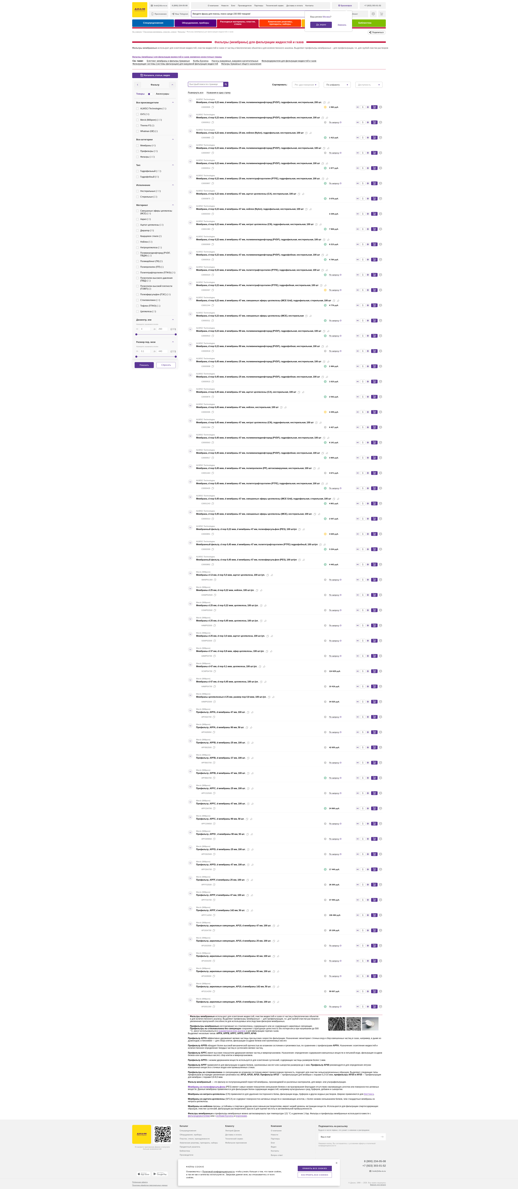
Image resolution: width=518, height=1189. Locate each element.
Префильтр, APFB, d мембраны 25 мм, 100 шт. (221, 742)
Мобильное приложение (236, 1143)
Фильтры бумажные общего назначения (241, 64)
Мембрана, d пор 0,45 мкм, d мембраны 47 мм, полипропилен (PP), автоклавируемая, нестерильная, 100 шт (254, 468)
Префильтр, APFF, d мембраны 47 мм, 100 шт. (220, 895)
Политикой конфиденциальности (218, 1171)
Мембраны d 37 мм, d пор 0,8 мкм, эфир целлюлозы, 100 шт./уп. (230, 651)
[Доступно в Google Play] (160, 1174)
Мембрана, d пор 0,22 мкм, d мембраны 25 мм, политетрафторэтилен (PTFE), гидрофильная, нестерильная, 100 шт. (258, 178)
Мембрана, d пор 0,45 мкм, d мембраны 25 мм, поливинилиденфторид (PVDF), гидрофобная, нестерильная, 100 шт (258, 377)
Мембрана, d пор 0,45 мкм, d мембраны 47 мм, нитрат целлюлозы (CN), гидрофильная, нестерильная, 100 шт (255, 422)
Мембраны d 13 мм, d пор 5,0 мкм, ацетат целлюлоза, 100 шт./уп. (230, 575)
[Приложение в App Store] (143, 1174)
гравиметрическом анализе (232, 1031)
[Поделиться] (328, 102)
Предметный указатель (190, 1147)
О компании (213, 5)
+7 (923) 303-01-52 (374, 1165)
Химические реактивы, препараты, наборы (280, 23)
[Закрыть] (336, 1163)
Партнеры (258, 5)
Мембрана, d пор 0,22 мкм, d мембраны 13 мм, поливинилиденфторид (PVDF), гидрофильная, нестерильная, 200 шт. (259, 102)
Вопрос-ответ (277, 1155)
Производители (245, 5)
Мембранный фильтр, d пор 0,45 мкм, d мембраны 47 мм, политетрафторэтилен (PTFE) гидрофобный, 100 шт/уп (257, 544)
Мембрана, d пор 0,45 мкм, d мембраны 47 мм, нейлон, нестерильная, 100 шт (237, 407)
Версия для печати (378, 1185)
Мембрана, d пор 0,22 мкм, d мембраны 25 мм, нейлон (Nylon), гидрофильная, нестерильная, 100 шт (250, 133)
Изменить (342, 25)
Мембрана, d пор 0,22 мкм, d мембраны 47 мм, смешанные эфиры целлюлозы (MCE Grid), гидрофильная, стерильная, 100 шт (263, 300)
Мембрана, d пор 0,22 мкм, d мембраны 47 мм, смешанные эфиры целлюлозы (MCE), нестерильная (250, 316)
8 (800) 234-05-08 (375, 1161)
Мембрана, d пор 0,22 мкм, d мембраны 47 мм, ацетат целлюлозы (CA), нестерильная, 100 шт (246, 194)
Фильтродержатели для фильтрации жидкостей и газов (289, 61)
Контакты (309, 5)
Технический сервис (275, 5)
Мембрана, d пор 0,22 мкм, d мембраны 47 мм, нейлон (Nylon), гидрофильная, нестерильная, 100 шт (250, 209)
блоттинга (369, 1094)
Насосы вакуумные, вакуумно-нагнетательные (235, 61)
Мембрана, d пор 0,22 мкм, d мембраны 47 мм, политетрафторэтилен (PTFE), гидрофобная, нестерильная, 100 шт (257, 285)
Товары (140, 94)
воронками (241, 1116)
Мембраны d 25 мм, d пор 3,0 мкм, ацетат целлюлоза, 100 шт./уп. (230, 636)
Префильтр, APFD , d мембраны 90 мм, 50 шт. (220, 834)
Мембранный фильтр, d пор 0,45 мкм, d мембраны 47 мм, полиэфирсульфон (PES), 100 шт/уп (246, 560)
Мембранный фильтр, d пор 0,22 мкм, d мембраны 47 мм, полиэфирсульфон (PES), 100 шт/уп (246, 529)
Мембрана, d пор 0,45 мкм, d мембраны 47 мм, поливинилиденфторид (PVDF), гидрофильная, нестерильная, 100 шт (258, 438)
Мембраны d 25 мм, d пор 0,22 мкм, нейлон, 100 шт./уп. (225, 590)
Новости (225, 5)
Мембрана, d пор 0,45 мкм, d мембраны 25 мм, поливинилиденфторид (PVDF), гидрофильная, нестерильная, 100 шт (258, 361)
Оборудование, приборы (195, 23)
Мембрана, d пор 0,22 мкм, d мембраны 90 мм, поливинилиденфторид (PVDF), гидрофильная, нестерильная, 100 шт (258, 331)
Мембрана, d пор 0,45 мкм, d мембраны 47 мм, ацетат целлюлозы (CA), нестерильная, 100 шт (246, 392)
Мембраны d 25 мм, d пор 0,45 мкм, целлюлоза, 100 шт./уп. (227, 621)
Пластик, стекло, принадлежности (195, 1139)
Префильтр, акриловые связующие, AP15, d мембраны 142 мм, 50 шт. (233, 986)
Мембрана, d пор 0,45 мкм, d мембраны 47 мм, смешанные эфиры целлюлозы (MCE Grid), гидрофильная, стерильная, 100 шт (263, 499)
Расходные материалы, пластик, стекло (237, 23)
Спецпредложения (153, 23)
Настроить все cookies (314, 1175)
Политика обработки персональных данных (150, 1185)
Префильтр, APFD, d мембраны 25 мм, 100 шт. (221, 849)
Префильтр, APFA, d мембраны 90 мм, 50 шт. (220, 727)
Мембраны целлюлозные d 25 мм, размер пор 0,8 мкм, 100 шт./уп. (231, 697)
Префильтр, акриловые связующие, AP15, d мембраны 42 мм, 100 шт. (233, 956)
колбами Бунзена (225, 1116)
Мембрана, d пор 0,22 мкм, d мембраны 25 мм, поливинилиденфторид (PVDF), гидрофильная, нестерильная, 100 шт (258, 148)
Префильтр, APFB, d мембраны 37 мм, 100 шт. (221, 758)
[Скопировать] (324, 102)
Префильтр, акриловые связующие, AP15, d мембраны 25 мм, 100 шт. (233, 941)
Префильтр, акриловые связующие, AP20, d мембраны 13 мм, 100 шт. (233, 1002)
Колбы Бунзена (200, 61)
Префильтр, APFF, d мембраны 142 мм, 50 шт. (220, 910)
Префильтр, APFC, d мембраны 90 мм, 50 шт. (220, 819)
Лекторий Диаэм (232, 1131)
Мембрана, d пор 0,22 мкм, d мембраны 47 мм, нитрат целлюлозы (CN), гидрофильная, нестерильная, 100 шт (255, 224)
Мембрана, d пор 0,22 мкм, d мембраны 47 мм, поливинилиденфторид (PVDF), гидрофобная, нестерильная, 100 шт (258, 255)
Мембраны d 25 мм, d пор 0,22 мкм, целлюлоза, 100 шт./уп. (227, 605)
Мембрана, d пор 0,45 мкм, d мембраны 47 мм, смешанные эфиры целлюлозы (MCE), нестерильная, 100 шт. (254, 514)
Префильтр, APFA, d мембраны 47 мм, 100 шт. (220, 712)
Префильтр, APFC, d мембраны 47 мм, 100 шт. (221, 803)
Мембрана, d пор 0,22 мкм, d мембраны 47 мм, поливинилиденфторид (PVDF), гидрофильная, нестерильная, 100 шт (258, 239)
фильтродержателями (199, 1116)
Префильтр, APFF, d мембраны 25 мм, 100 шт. (220, 880)
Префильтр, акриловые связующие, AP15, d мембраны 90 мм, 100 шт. (233, 971)
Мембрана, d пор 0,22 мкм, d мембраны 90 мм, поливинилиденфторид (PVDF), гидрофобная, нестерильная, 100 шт (258, 346)
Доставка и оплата (294, 5)
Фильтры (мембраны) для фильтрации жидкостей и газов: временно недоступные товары (177, 57)
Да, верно (321, 24)
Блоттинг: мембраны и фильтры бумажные (168, 61)
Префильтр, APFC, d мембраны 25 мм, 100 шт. (221, 788)
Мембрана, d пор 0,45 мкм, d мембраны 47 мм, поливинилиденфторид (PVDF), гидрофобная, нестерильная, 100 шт (258, 453)
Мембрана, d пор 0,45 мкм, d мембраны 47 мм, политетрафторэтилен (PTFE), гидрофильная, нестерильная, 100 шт (258, 483)
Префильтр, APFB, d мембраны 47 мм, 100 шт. (221, 773)
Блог (233, 5)
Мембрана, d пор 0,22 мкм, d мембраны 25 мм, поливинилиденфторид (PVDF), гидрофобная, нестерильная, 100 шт (258, 163)
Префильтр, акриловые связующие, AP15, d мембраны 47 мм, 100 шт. (233, 925)
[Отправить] (382, 1137)
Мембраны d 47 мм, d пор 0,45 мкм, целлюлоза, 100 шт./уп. (227, 682)
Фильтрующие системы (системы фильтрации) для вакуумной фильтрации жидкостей (175, 64)
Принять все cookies (315, 1168)
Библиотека (364, 23)
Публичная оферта (140, 1182)
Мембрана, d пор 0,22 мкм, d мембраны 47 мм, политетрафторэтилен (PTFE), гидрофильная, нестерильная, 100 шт (258, 270)
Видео (273, 1147)
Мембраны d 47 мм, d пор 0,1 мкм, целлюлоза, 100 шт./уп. (226, 666)
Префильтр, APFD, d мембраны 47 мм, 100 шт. (221, 864)
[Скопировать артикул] (212, 107)
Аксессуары (162, 94)
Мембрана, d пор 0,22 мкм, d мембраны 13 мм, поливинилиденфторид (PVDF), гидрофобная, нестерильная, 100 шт (258, 117)
